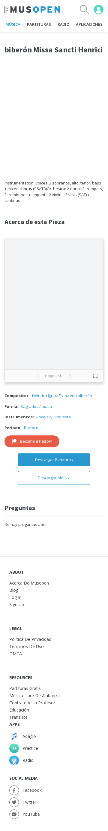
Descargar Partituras (54, 459)
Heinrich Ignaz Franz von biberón (62, 395)
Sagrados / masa (36, 406)
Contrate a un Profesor (32, 703)
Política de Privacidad (30, 639)
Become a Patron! (36, 441)
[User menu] (99, 9)
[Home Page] (32, 9)
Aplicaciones (89, 24)
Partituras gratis (25, 688)
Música (12, 24)
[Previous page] (38, 376)
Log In (15, 597)
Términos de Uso (26, 646)
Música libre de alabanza (34, 695)
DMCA (15, 653)
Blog (13, 590)
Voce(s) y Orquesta (53, 417)
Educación (19, 710)
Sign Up (16, 604)
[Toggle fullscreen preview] (95, 376)
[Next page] (70, 376)
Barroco (31, 427)
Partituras (39, 24)
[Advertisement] (54, 121)
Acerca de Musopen (29, 583)
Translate (18, 717)
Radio (63, 24)
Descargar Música (54, 477)
